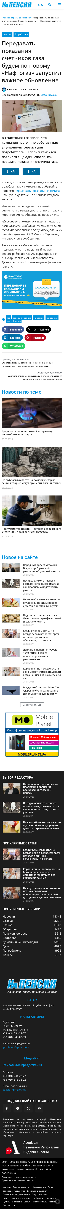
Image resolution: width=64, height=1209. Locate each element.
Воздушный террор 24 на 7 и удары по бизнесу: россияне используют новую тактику (41, 690)
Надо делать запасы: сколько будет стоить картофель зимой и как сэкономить (42, 618)
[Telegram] (18, 1108)
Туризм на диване (12, 1201)
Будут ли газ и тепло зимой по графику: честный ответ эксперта (27, 433)
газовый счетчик (22, 317)
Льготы (43, 1194)
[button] (59, 5)
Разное (52, 1201)
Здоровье (8, 1190)
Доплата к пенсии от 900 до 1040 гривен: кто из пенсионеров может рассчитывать (40, 654)
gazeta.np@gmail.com (16, 1047)
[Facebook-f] (7, 1108)
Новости (27, 17)
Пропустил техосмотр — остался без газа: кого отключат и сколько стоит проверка (31, 530)
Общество (19, 1190)
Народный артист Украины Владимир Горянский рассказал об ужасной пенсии (41, 568)
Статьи (6, 1205)
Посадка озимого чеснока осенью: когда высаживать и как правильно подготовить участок (41, 585)
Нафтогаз (39, 317)
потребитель (14, 321)
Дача (50, 1187)
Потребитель (21, 34)
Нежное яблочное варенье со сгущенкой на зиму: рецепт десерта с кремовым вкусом (41, 602)
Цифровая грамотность (45, 1198)
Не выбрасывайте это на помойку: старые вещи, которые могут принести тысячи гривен (32, 481)
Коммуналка (39, 1187)
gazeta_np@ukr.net (14, 1089)
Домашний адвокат (37, 1190)
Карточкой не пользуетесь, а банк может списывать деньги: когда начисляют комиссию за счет (42, 673)
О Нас (32, 1000)
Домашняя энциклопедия (16, 1194)
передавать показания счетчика (37, 191)
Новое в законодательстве (17, 1198)
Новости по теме (21, 392)
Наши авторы (32, 1017)
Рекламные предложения (22, 1065)
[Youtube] (39, 1108)
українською (49, 95)
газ (8, 317)
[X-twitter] (28, 1108)
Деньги (27, 1201)
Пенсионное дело (21, 1187)
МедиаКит (32, 1058)
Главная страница (11, 17)
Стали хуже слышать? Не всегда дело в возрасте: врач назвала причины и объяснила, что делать (41, 635)
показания (52, 317)
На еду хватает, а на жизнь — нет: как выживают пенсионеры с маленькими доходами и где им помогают (42, 892)
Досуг (34, 1194)
